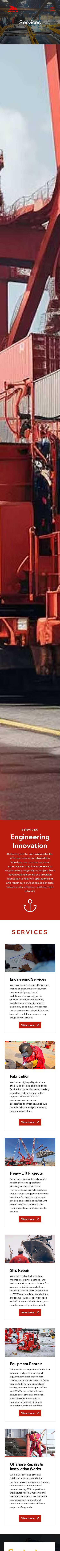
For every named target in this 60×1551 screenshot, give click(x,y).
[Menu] (52, 8)
